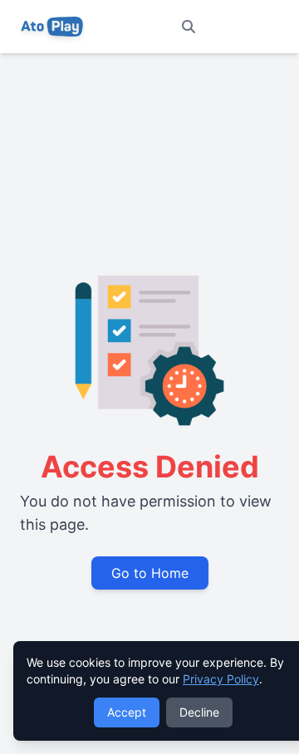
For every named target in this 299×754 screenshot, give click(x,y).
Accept (126, 712)
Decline (199, 712)
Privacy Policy (221, 679)
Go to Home (150, 573)
